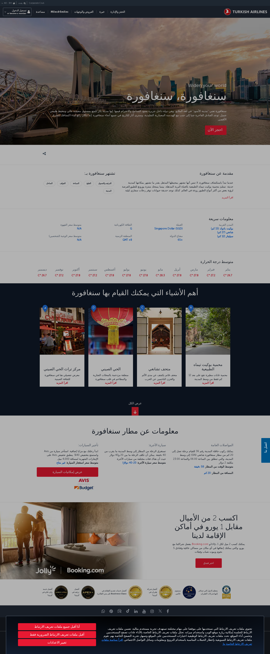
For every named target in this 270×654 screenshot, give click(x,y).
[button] (57, 642)
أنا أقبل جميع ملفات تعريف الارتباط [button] (57, 627)
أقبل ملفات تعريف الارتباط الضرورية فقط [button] (57, 634)
